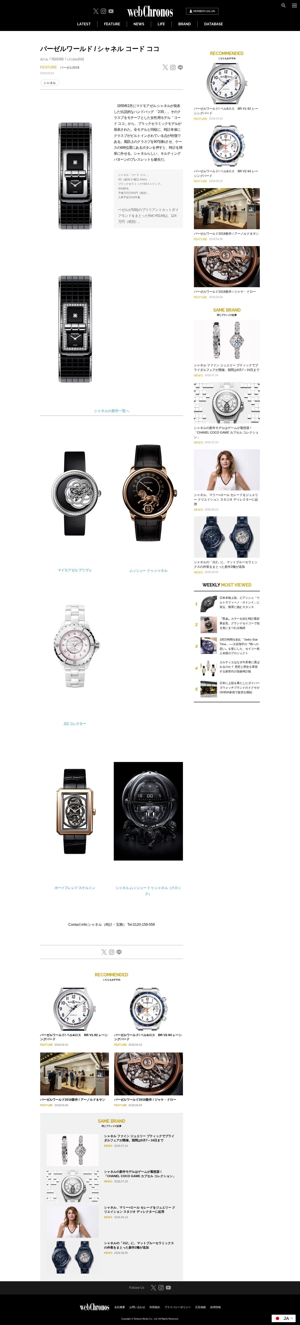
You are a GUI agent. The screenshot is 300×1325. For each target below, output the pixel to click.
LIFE (161, 24)
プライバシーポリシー (177, 1307)
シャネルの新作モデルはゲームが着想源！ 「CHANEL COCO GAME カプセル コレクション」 (226, 432)
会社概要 (119, 1307)
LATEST (84, 24)
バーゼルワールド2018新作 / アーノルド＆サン (72, 1099)
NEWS (139, 24)
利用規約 (155, 1307)
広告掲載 (200, 1307)
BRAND (184, 24)
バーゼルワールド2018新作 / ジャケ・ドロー (145, 1099)
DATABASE (213, 24)
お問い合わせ (137, 1307)
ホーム (44, 58)
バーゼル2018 (75, 58)
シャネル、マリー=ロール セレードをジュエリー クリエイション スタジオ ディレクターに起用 (226, 499)
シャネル (49, 83)
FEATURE (112, 24)
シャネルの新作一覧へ (111, 411)
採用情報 (215, 1307)
